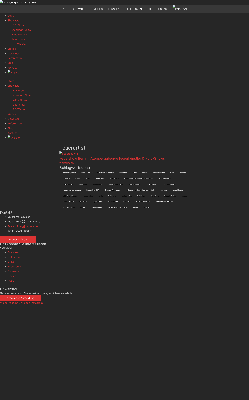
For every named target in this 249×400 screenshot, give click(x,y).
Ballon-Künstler (159, 173)
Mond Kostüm (68, 201)
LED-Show (18, 25)
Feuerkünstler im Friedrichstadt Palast (138, 178)
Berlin (172, 173)
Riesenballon (113, 201)
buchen (183, 173)
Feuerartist (100, 178)
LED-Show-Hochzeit (70, 196)
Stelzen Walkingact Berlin (117, 207)
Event (77, 178)
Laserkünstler (178, 190)
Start (64, 9)
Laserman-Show (21, 29)
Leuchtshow (88, 196)
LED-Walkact (19, 44)
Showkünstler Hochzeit (164, 201)
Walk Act (147, 207)
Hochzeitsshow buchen (72, 190)
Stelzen (83, 207)
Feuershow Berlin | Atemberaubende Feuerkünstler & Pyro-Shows (112, 158)
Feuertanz (83, 184)
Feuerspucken (68, 184)
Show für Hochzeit (143, 201)
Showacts (79, 9)
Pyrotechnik (97, 201)
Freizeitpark (97, 184)
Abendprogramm (69, 173)
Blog (149, 9)
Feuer (88, 178)
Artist (135, 173)
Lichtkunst (112, 196)
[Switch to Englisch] (181, 9)
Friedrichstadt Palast (115, 184)
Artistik (144, 173)
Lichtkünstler (127, 196)
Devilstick (66, 178)
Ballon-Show (19, 34)
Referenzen (134, 9)
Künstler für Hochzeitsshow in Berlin (141, 190)
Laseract (164, 190)
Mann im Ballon (170, 196)
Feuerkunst (114, 178)
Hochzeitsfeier (134, 184)
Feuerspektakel (165, 178)
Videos (98, 9)
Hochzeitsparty (151, 184)
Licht (101, 196)
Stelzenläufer (96, 207)
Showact (126, 201)
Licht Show (141, 196)
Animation (123, 173)
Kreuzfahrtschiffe (93, 190)
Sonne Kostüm (68, 207)
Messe (184, 196)
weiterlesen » (67, 162)
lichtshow (155, 196)
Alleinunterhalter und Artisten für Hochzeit (97, 173)
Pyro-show (83, 201)
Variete (135, 207)
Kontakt (163, 9)
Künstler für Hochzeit (113, 190)
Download (114, 9)
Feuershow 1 (19, 39)
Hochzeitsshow (168, 184)
